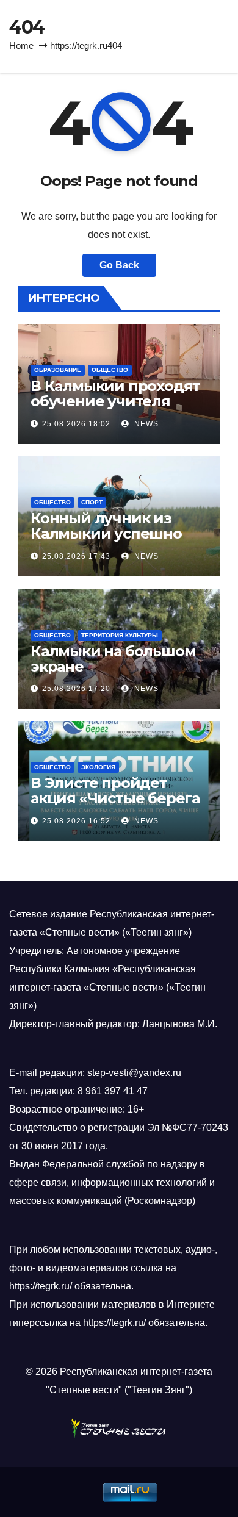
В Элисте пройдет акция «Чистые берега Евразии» (115, 798)
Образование (57, 370)
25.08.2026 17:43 (76, 556)
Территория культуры (119, 635)
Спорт (92, 502)
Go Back (119, 265)
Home (21, 45)
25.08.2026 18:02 (76, 424)
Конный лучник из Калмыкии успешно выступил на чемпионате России (106, 541)
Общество (110, 370)
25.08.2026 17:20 (76, 688)
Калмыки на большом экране (113, 658)
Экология (98, 767)
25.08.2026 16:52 (76, 821)
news (145, 424)
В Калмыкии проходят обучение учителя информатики (115, 401)
